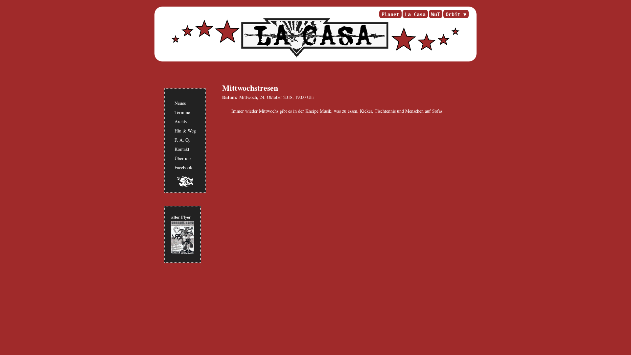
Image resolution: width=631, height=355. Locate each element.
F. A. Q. (182, 140)
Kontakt (182, 149)
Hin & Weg (185, 131)
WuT (435, 14)
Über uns (183, 158)
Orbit (453, 14)
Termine (182, 112)
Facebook (183, 167)
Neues (180, 103)
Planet (390, 14)
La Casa (415, 14)
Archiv (181, 121)
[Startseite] (313, 38)
